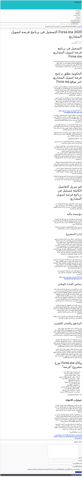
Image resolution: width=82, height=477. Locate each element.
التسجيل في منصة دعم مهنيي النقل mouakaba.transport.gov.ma (70, 111)
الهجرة (78, 12)
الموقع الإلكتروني (77, 466)
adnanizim (74, 43)
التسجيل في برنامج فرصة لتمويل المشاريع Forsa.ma (68, 435)
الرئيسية (77, 10)
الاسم (80, 460)
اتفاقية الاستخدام (75, 22)
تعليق (80, 457)
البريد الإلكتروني (77, 463)
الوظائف (77, 13)
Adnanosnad (78, 2)
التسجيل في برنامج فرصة (75, 435)
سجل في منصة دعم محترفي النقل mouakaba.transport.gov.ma (70, 277)
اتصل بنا (78, 18)
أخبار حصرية (76, 15)
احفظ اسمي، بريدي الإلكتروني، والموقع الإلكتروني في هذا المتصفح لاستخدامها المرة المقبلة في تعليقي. (53, 469)
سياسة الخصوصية (75, 20)
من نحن (78, 17)
